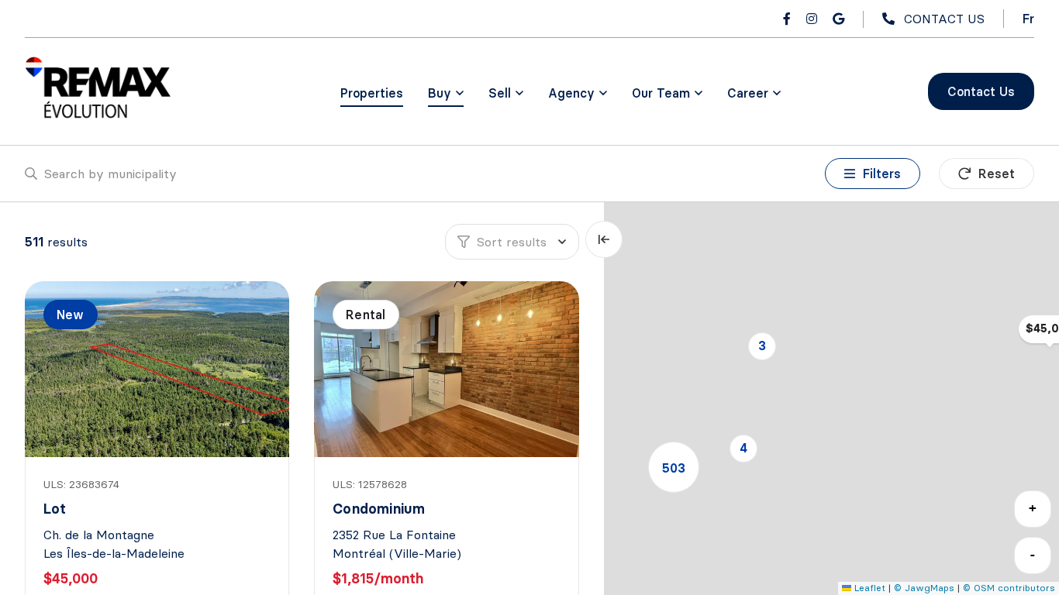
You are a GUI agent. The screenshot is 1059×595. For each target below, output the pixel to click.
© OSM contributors (1009, 587)
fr (1028, 18)
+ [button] (1033, 507)
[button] (762, 346)
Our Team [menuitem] (661, 93)
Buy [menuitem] (439, 93)
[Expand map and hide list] (604, 239)
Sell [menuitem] (499, 93)
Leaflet (868, 587)
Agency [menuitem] (571, 93)
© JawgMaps (924, 587)
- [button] (1033, 554)
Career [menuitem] (747, 93)
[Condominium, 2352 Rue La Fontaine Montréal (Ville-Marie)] (447, 369)
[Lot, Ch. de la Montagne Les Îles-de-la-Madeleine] (158, 369)
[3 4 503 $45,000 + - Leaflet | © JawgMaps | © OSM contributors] (831, 398)
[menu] (446, 93)
